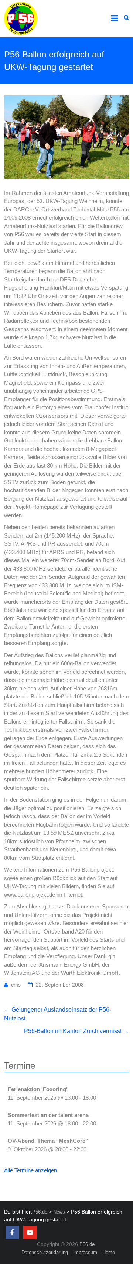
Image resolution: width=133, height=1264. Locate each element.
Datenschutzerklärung (44, 1252)
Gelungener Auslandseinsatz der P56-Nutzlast (57, 1014)
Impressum (85, 1252)
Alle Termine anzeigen (30, 1170)
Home (108, 1252)
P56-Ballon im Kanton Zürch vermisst (76, 1031)
